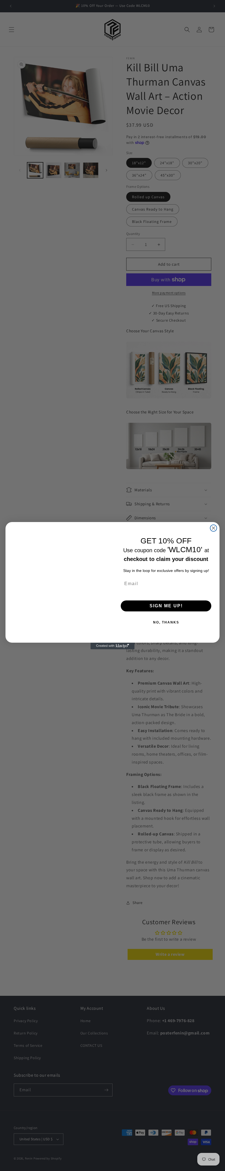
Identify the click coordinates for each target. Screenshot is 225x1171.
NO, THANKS (166, 622)
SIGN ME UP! (166, 605)
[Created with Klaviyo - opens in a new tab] (112, 646)
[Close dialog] (213, 528)
